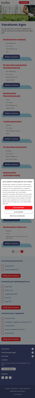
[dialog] (17, 199)
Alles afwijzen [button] (18, 212)
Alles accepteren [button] (18, 207)
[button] (17, 216)
